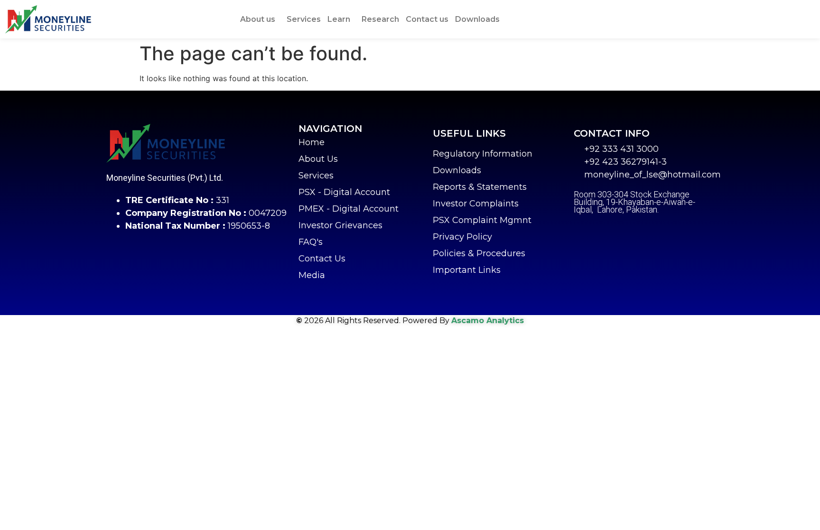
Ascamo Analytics (487, 320)
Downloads (477, 19)
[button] (260, 19)
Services (304, 19)
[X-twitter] (604, 231)
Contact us (427, 19)
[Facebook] (581, 231)
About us (257, 19)
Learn (338, 19)
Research (380, 19)
